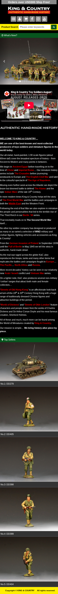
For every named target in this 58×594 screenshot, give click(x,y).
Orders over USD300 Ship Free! (29, 2)
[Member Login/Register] (20, 19)
